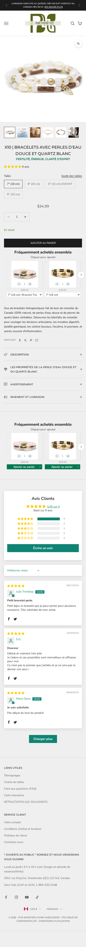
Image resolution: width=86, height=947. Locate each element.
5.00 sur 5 (53, 507)
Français (52, 909)
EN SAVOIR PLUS (53, 7)
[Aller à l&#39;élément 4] (48, 132)
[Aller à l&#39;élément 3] (35, 132)
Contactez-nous (13, 842)
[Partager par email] (36, 340)
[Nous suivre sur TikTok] (37, 897)
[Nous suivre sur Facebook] (6, 897)
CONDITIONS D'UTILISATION (54, 921)
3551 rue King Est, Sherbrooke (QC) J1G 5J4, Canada (37, 878)
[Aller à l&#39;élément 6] (73, 132)
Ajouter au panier (43, 243)
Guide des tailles (71, 176)
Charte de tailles (14, 782)
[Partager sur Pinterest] (31, 340)
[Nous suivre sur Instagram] (16, 897)
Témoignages (12, 775)
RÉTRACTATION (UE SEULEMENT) (26, 802)
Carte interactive (14, 795)
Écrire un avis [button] (43, 548)
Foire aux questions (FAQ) (20, 789)
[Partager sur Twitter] (25, 340)
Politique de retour (15, 835)
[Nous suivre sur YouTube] (27, 897)
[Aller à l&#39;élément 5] (60, 132)
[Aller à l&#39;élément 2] (22, 132)
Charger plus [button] (43, 739)
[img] (15, 586)
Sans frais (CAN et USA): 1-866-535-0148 (30, 885)
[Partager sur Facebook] (19, 340)
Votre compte (12, 822)
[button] (13, 167)
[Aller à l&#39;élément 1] (9, 132)
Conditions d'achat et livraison (22, 829)
